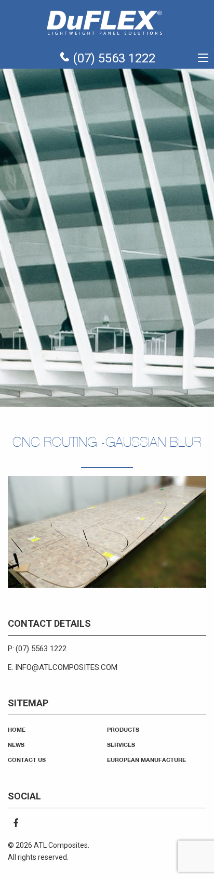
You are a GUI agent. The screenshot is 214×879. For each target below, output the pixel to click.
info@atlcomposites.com (66, 667)
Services (121, 744)
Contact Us (27, 759)
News (16, 744)
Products (123, 729)
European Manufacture (146, 759)
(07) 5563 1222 (112, 58)
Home (16, 729)
